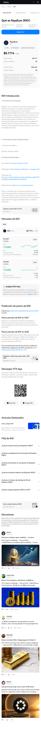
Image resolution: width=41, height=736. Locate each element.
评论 (5, 568)
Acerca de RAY (7, 12)
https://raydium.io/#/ (20, 163)
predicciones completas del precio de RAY (23, 311)
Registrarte (20, 32)
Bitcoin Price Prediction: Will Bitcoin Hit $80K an (18, 580)
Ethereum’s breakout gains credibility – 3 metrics (18, 537)
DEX (15, 113)
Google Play (29, 403)
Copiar (35, 239)
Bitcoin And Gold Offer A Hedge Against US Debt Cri (19, 640)
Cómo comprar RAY (7, 423)
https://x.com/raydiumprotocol (22, 185)
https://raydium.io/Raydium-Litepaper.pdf (24, 169)
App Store (12, 403)
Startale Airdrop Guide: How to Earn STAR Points (18, 687)
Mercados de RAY (21, 12)
